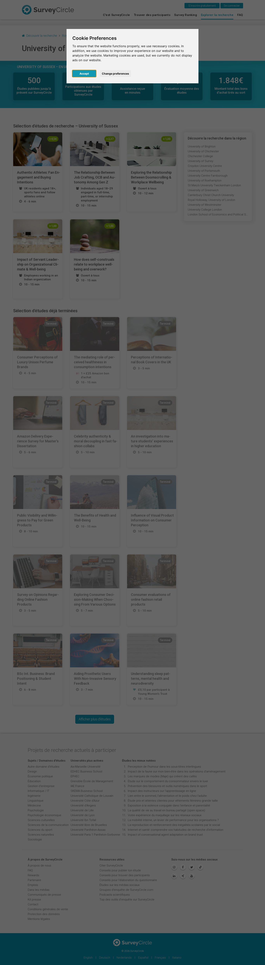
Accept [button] (84, 73)
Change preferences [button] (115, 73)
